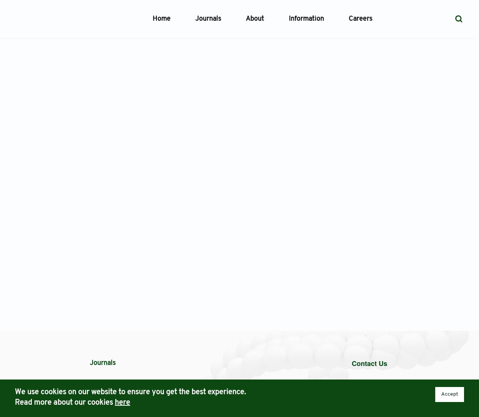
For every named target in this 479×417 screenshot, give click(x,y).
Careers (360, 19)
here (122, 402)
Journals (208, 19)
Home (162, 19)
